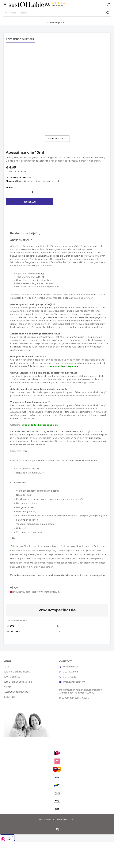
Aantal (10, 187)
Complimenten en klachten (18, 682)
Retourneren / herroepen (17, 672)
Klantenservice (12, 677)
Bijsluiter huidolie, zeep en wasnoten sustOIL (36, 591)
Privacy (7, 687)
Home (6, 667)
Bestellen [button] (29, 201)
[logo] (26, 4)
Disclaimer (9, 697)
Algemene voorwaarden (16, 692)
